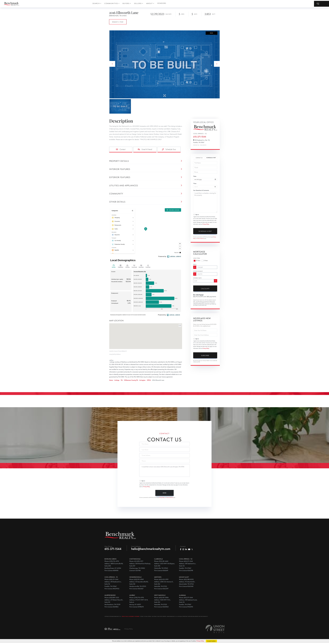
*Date (194, 176)
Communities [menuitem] (111, 3)
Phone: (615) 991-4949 (136, 579)
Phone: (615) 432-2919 (161, 579)
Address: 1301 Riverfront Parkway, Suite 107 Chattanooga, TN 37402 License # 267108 (140, 567)
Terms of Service (200, 238)
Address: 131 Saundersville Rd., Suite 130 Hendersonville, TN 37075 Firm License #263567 (139, 585)
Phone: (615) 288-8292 (186, 579)
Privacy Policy (206, 224)
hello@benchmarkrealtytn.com (150, 549)
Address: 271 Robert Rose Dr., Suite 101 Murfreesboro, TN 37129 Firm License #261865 (114, 603)
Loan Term (196, 258)
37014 (149, 380)
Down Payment (198, 271)
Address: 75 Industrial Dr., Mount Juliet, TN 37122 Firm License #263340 (187, 584)
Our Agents (203, 145)
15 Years (206, 260)
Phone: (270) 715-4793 (112, 561)
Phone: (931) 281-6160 (161, 561)
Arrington (142, 380)
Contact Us (196, 145)
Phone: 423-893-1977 (136, 561)
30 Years (198, 260)
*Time (194, 183)
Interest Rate (197, 278)
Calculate (205, 289)
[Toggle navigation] (321, 4)
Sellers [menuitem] (138, 3)
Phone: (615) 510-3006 (161, 598)
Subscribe (205, 355)
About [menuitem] (149, 3)
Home (111, 380)
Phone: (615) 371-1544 (186, 561)
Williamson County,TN (131, 380)
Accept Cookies (211, 641)
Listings (116, 380)
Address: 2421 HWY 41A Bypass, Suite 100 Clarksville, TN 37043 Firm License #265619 (164, 567)
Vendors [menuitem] (161, 3)
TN (122, 380)
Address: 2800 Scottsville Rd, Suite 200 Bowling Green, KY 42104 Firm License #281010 (114, 567)
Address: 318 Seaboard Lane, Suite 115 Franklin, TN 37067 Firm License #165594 (188, 603)
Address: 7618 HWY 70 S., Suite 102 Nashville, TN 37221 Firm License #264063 (162, 603)
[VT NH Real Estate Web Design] (215, 629)
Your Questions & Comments (201, 190)
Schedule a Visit (211, 157)
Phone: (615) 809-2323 (112, 598)
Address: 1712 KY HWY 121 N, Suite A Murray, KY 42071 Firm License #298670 (138, 603)
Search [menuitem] (96, 3)
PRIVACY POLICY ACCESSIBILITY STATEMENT (130, 616)
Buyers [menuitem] (126, 3)
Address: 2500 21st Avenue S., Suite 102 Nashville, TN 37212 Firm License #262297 (163, 585)
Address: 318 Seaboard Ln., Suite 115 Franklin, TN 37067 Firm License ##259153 (113, 585)
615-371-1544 (199, 136)
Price (194, 264)
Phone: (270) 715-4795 (136, 598)
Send (164, 493)
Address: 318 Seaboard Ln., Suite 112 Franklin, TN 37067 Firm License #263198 (187, 567)
